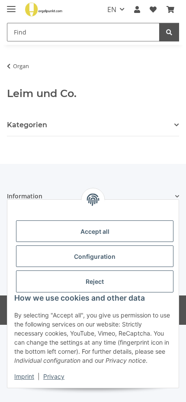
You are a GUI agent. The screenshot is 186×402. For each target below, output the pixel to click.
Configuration (94, 256)
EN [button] (111, 9)
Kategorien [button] (27, 125)
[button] (137, 9)
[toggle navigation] (11, 5)
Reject (95, 281)
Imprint (24, 376)
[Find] (169, 32)
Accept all (94, 231)
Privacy (53, 376)
